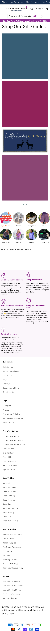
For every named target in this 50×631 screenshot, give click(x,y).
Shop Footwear (9, 500)
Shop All (6, 483)
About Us (6, 383)
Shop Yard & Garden (11, 508)
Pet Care (6, 555)
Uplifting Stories (10, 559)
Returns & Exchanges (11, 371)
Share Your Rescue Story (13, 568)
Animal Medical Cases (12, 590)
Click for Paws (8, 453)
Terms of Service (10, 405)
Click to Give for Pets (11, 436)
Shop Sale (7, 516)
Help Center (8, 367)
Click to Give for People (13, 440)
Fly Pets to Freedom (11, 594)
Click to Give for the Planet (14, 444)
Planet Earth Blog (10, 563)
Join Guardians (16, 2)
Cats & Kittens (8, 538)
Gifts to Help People (11, 581)
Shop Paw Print (9, 491)
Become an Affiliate (11, 388)
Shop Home (7, 504)
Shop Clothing (9, 495)
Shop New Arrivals (10, 520)
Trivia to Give (8, 448)
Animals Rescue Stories (12, 534)
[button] (31, 8)
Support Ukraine (10, 598)
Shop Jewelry (8, 512)
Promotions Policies (11, 414)
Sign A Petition (9, 469)
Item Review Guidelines (13, 418)
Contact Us (7, 375)
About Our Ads (9, 422)
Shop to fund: (21, 16)
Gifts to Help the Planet (12, 585)
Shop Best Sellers (10, 487)
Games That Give (10, 465)
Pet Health (7, 551)
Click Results (8, 392)
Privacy (6, 410)
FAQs (5, 379)
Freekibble (7, 457)
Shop (4, 2)
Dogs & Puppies (9, 543)
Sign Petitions (32, 2)
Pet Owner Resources (12, 547)
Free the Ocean (9, 461)
